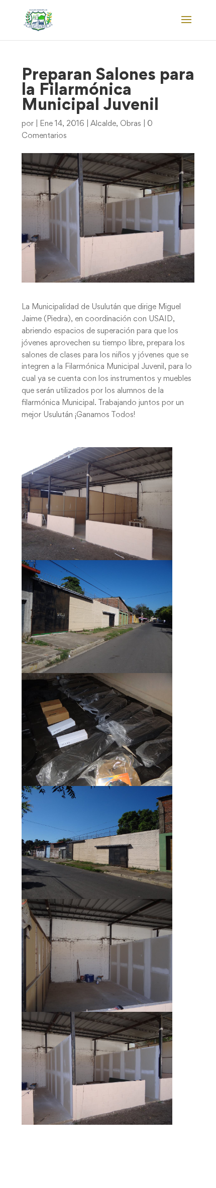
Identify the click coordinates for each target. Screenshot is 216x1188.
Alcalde (103, 123)
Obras (130, 123)
